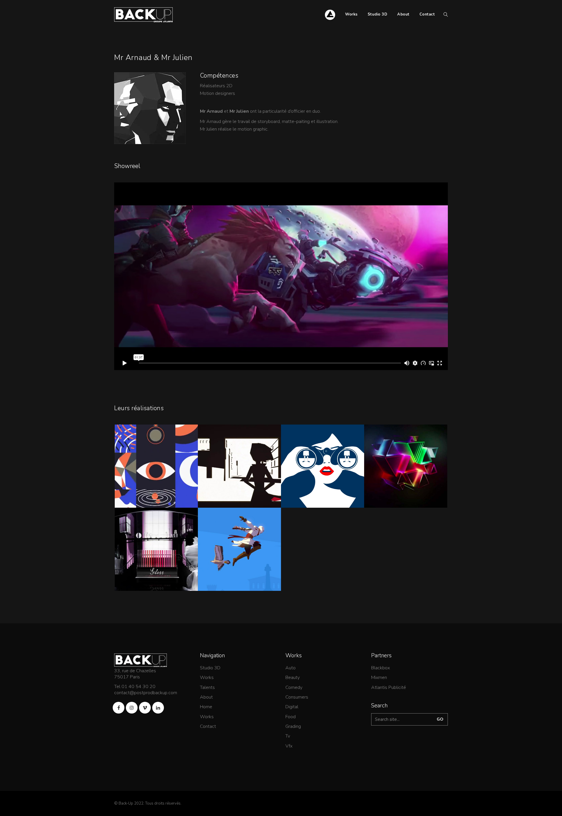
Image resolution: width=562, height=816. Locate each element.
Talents (207, 688)
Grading (293, 726)
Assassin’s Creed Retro (239, 554)
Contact (208, 726)
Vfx (288, 746)
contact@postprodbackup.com (145, 693)
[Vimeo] (145, 708)
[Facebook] (118, 708)
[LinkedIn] (158, 708)
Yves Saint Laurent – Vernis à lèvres (156, 557)
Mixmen (379, 678)
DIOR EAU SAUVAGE (322, 471)
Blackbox (380, 668)
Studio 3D (210, 668)
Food (290, 717)
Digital (291, 707)
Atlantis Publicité (388, 688)
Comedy (293, 688)
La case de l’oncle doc (156, 471)
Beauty (292, 678)
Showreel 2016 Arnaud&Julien (405, 474)
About (206, 697)
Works (207, 678)
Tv (287, 736)
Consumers (296, 697)
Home (206, 707)
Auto (290, 668)
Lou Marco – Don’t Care (239, 471)
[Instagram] (132, 708)
